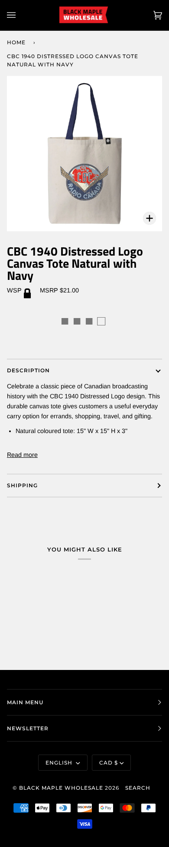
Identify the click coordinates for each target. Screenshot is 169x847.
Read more (22, 454)
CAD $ (108, 762)
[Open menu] (20, 15)
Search (137, 788)
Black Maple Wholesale (61, 788)
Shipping (22, 485)
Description (28, 370)
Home (16, 42)
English (60, 762)
